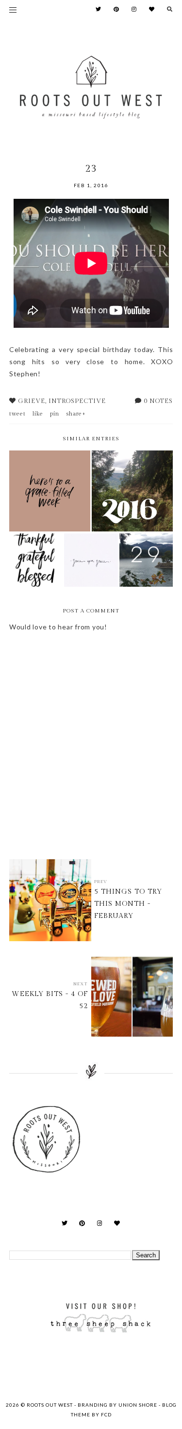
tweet (17, 413)
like (38, 413)
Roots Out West (50, 1405)
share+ (76, 413)
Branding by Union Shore (117, 1405)
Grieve (31, 401)
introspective (77, 401)
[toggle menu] (13, 9)
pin (54, 413)
